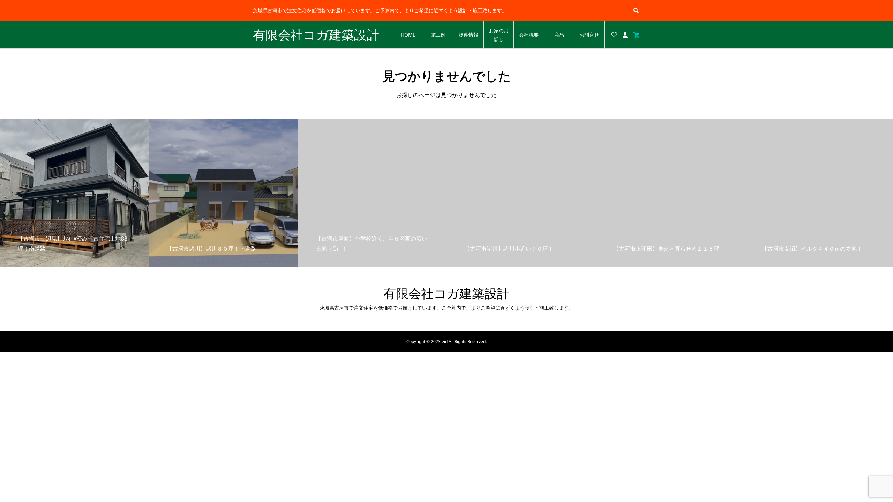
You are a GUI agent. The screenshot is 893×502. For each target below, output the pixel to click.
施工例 (438, 34)
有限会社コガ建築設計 (316, 34)
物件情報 (468, 34)
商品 (559, 34)
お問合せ (589, 34)
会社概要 (529, 34)
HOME (408, 34)
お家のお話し (499, 35)
